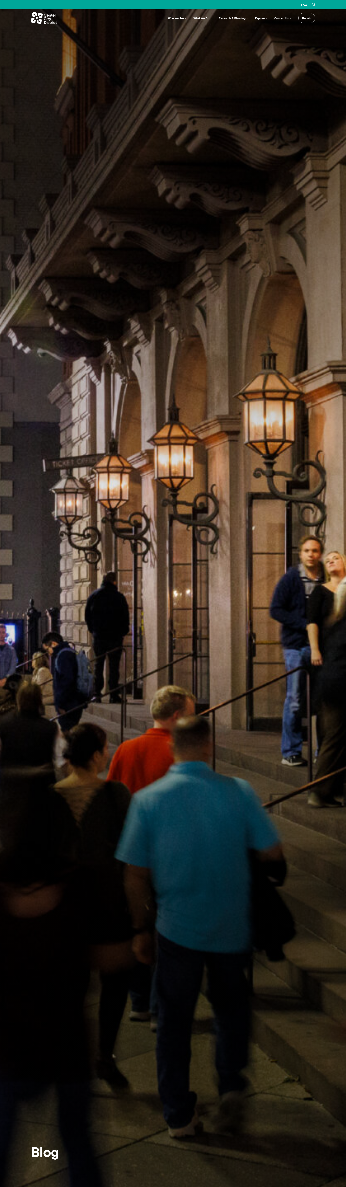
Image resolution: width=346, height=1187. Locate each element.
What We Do (201, 18)
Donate (306, 18)
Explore (260, 18)
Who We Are (176, 18)
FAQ (304, 4)
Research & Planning (232, 18)
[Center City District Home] (44, 18)
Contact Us (281, 18)
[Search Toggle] (313, 5)
